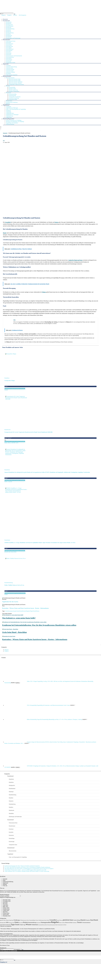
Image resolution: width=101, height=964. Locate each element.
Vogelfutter (8, 106)
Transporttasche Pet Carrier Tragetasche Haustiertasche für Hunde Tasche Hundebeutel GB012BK (28, 432)
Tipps (31, 611)
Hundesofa (8, 31)
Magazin (3, 15)
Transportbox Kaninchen (14, 96)
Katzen (56, 222)
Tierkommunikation (86, 922)
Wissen (37, 611)
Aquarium (8, 65)
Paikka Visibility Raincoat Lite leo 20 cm (14, 585)
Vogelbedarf (6, 105)
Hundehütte (8, 36)
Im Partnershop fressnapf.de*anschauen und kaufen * (15, 593)
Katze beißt (21, 922)
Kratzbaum (8, 61)
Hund (92, 920)
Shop (4, 880)
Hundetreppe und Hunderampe (13, 38)
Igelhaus (8, 103)
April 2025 (5, 905)
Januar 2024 (6, 914)
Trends (34, 611)
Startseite (5, 19)
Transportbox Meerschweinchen (16, 84)
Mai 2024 (5, 911)
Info (7, 922)
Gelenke (17, 611)
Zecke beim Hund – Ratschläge (14, 632)
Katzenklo (8, 51)
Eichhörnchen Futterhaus (12, 102)
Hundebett (8, 30)
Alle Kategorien (22, 15)
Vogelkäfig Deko (10, 113)
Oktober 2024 (6, 909)
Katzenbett (8, 42)
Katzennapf (8, 53)
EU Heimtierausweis (23, 920)
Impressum (5, 883)
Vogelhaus (8, 110)
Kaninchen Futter (13, 99)
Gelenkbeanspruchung (10, 611)
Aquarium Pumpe (10, 69)
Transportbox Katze (10, 62)
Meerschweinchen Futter (14, 79)
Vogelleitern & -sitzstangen (12, 114)
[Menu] (0, 127)
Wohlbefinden (35, 924)
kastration (10, 922)
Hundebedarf (6, 20)
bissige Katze (11, 920)
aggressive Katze (3, 920)
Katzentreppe (9, 59)
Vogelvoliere (9, 117)
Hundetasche (9, 35)
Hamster (8, 86)
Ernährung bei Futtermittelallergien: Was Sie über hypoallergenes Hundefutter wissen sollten (39, 625)
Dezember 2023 (6, 915)
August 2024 (6, 910)
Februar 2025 (6, 907)
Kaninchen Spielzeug (14, 98)
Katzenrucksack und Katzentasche (14, 55)
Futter (28, 920)
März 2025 (5, 906)
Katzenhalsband (9, 49)
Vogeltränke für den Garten (10, 601)
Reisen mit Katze (68, 922)
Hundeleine (8, 23)
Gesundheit (8, 222)
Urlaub (21, 924)
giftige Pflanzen (59, 920)
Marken (15, 15)
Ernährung (16, 920)
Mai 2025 (5, 903)
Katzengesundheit (46, 922)
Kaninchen (8, 92)
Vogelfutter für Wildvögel (12, 108)
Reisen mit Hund (62, 922)
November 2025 (7, 901)
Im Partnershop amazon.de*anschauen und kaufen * (14, 441)
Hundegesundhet (3, 922)
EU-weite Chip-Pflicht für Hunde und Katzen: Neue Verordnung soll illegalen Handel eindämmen (27, 867)
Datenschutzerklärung (8, 881)
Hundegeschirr (9, 24)
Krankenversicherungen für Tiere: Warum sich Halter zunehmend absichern (22, 866)
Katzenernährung (32, 922)
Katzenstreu (8, 58)
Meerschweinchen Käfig (14, 80)
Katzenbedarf (6, 39)
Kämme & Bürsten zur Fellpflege (13, 120)
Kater (13, 922)
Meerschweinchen (10, 77)
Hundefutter (9, 22)
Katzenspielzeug (10, 57)
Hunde (4, 233)
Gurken (75, 920)
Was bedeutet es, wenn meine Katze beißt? (19, 618)
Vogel (24, 924)
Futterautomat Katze (10, 41)
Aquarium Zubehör (10, 72)
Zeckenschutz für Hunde (62, 924)
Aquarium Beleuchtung (11, 66)
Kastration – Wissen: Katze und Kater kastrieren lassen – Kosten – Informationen (34, 639)
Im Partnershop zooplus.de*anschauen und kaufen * (14, 388)
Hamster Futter (12, 88)
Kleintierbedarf (7, 76)
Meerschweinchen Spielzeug (15, 81)
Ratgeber (9, 15)
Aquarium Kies (9, 68)
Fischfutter (8, 73)
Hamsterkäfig (12, 87)
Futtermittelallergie (32, 920)
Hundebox (8, 34)
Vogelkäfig (8, 112)
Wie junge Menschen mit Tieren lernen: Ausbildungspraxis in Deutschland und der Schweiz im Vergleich (28, 868)
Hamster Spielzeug (13, 90)
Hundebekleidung (10, 28)
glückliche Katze (68, 920)
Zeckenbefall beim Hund (42, 924)
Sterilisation (75, 922)
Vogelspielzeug (9, 116)
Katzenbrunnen (9, 43)
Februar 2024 (6, 913)
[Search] (22, 949)
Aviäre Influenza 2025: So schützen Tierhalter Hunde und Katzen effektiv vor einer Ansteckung (26, 871)
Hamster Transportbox (14, 91)
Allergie (7, 920)
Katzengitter (9, 47)
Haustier (83, 920)
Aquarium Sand (9, 70)
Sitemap (5, 884)
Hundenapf (8, 27)
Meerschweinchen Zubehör (15, 83)
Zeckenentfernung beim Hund (52, 924)
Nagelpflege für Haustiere (12, 123)
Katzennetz (8, 54)
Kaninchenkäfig (12, 94)
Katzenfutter (9, 45)
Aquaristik (6, 64)
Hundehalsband (9, 26)
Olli (4, 140)
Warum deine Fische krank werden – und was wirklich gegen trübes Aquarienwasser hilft (25, 870)
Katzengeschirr (9, 46)
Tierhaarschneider (10, 124)
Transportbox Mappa (9, 380)
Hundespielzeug (9, 32)
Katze (17, 922)
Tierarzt (79, 922)
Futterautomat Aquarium (11, 74)
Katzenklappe (9, 50)
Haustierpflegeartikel (8, 119)
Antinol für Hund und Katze (75, 260)
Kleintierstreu (9, 101)
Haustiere (88, 920)
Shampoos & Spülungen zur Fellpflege (15, 121)
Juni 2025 (5, 902)
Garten (37, 920)
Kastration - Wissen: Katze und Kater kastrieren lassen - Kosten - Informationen (25, 608)
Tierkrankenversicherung (5, 924)
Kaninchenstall (12, 95)
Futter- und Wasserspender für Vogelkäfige (16, 109)
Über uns (5, 885)
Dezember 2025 (6, 899)
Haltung (78, 920)
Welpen (44, 292)
